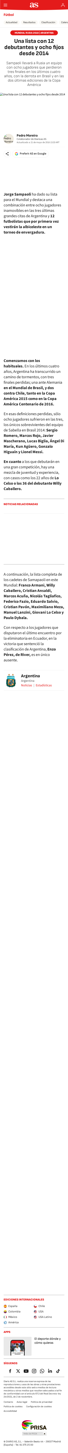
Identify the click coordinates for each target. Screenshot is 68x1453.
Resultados (29, 22)
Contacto (8, 1402)
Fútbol (9, 15)
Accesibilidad (10, 1411)
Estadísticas (44, 685)
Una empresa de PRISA (34, 1425)
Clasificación (48, 22)
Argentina (30, 676)
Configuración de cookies (39, 1406)
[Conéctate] (63, 5)
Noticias (26, 685)
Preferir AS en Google (33, 153)
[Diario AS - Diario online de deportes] (34, 5)
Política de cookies (13, 1406)
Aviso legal (22, 1402)
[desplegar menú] (5, 5)
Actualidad (11, 22)
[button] (7, 153)
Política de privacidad (41, 1402)
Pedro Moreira (27, 136)
